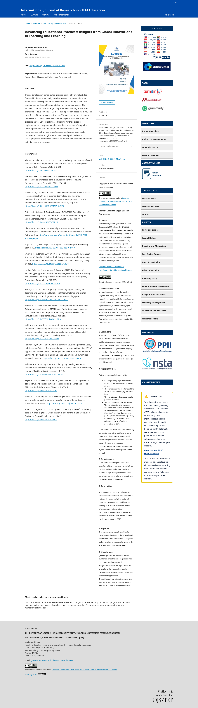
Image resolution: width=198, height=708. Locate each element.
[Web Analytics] (41, 674)
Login (175, 2)
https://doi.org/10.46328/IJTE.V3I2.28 (41, 222)
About (23, 14)
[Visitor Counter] (157, 70)
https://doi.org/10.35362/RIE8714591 (41, 186)
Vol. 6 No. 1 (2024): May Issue (54, 23)
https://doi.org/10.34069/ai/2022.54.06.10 (51, 264)
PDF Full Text (108, 102)
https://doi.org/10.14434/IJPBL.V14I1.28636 (44, 374)
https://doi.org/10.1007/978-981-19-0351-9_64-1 (46, 299)
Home (27, 23)
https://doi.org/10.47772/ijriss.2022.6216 (43, 319)
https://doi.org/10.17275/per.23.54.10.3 (42, 283)
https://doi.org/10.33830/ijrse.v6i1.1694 (47, 65)
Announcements (61, 14)
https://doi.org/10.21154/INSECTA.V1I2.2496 (44, 206)
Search (171, 14)
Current (34, 14)
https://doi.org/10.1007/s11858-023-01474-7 (55, 247)
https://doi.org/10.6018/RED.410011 (41, 419)
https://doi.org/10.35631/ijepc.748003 (42, 338)
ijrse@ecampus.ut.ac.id (41, 660)
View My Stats (31, 674)
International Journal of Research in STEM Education (63, 10)
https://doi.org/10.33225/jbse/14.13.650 (64, 403)
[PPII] (157, 353)
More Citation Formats (110, 146)
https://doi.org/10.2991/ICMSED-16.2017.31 (62, 358)
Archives (46, 14)
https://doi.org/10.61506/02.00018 (40, 170)
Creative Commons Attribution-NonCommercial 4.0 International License (116, 201)
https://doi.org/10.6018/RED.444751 (41, 390)
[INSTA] (157, 369)
